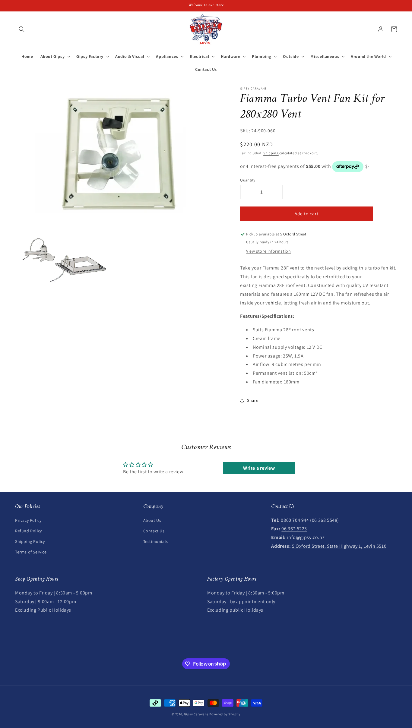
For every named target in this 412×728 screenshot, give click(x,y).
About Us (152, 520)
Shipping (271, 153)
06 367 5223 (294, 528)
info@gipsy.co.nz (306, 537)
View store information (268, 251)
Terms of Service (31, 551)
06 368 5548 (325, 520)
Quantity (247, 180)
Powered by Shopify (224, 714)
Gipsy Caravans (196, 714)
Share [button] (252, 400)
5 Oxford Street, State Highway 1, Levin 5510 (339, 546)
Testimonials (155, 541)
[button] (21, 29)
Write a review (259, 468)
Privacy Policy (28, 520)
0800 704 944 (295, 520)
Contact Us (154, 530)
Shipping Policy (30, 541)
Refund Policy (28, 530)
